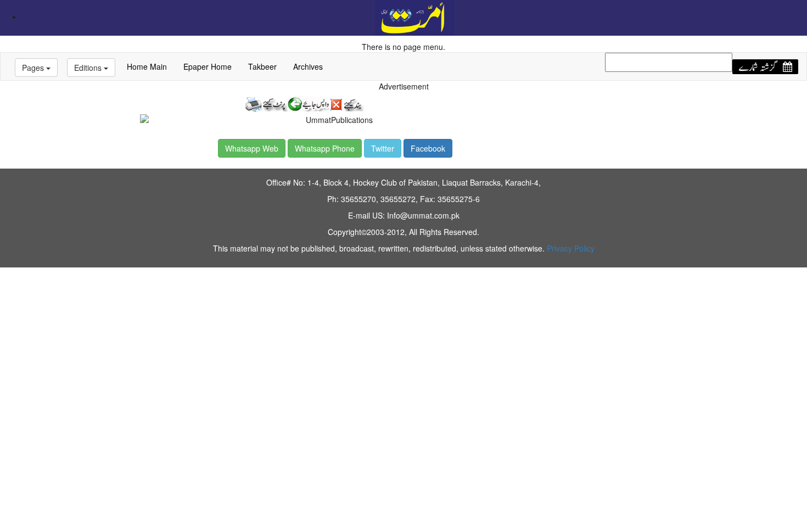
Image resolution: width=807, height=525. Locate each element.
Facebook (428, 148)
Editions (89, 67)
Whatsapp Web (251, 148)
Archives (308, 66)
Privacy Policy (571, 248)
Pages (34, 67)
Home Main (147, 66)
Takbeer (262, 66)
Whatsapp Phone (325, 148)
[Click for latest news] (415, 16)
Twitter (382, 148)
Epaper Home (207, 66)
